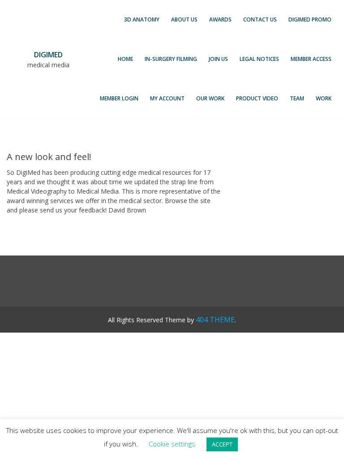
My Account (167, 98)
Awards (220, 19)
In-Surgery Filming (171, 59)
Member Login (119, 98)
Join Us (218, 59)
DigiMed (48, 55)
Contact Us (260, 19)
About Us (184, 19)
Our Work (210, 98)
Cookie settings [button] (172, 443)
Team (297, 98)
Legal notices (259, 59)
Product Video (257, 98)
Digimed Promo (309, 19)
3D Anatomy (141, 19)
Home (125, 59)
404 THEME (215, 320)
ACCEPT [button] (222, 444)
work (323, 98)
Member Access (311, 59)
